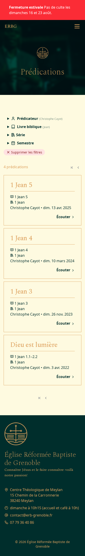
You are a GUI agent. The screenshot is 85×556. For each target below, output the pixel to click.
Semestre (25, 143)
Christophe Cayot (25, 207)
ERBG (11, 26)
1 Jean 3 (21, 291)
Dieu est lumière (33, 345)
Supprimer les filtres (26, 152)
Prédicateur (39, 118)
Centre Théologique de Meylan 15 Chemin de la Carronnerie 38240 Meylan (36, 495)
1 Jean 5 (21, 185)
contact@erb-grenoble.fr (31, 515)
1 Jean (20, 202)
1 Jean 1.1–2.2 (26, 356)
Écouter (63, 217)
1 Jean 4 (21, 238)
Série (20, 134)
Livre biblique (33, 126)
